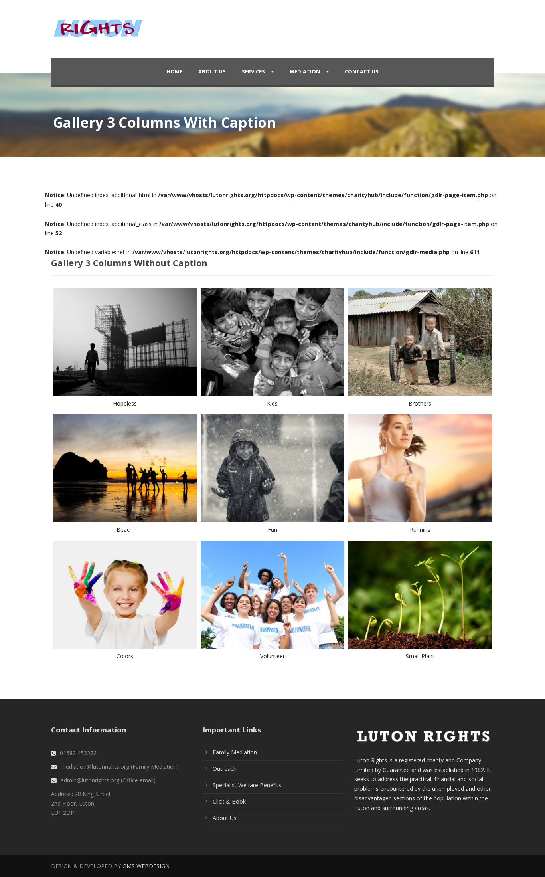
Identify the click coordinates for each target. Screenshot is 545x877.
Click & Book (229, 801)
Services (253, 71)
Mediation (305, 71)
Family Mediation (235, 752)
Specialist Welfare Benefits (247, 785)
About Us (212, 71)
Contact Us (362, 71)
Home (174, 71)
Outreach (225, 768)
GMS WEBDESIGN (146, 866)
